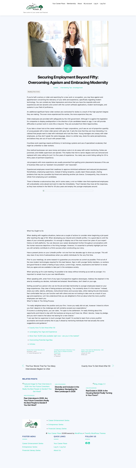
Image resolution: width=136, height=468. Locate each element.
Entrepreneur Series (55, 424)
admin (55, 87)
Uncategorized (78, 87)
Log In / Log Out (60, 447)
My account (88, 3)
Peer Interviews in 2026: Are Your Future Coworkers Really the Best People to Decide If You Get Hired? (36, 401)
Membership (71, 3)
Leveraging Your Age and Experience (43, 332)
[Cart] (108, 3)
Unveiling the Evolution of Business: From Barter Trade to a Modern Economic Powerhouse (64, 351)
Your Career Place (58, 3)
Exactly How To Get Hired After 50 (42, 328)
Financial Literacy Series (57, 429)
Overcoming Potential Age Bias (40, 340)
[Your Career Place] (35, 9)
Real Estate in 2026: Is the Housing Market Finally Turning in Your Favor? (99, 393)
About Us (57, 450)
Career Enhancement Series (58, 420)
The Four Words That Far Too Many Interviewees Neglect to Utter (40, 367)
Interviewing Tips (66, 87)
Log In (96, 3)
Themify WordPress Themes (95, 433)
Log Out (103, 3)
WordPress (79, 433)
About (80, 3)
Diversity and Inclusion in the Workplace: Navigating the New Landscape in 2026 (67, 389)
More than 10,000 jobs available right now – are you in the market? (54, 336)
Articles (32, 344)
